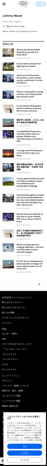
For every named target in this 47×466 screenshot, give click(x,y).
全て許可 (24, 453)
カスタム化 (24, 460)
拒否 (24, 446)
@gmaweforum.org (15, 26)
